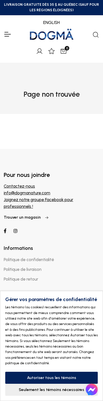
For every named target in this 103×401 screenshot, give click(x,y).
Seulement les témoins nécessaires (51, 389)
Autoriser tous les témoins (51, 377)
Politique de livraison (23, 269)
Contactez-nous (19, 186)
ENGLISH (51, 22)
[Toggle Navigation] (7, 34)
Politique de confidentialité (29, 259)
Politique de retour (21, 279)
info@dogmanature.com (27, 192)
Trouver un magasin (23, 217)
